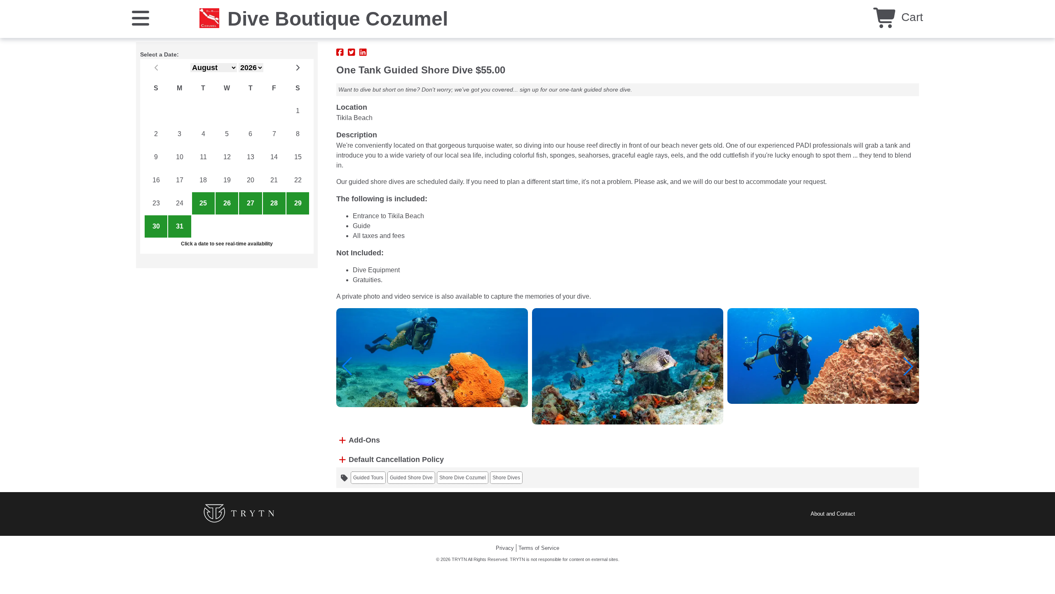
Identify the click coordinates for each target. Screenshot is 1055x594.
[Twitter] (351, 52)
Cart (910, 17)
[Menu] (140, 17)
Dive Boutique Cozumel (337, 19)
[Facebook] (340, 52)
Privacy (505, 548)
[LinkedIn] (363, 52)
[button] (347, 366)
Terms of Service (538, 548)
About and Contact (833, 514)
